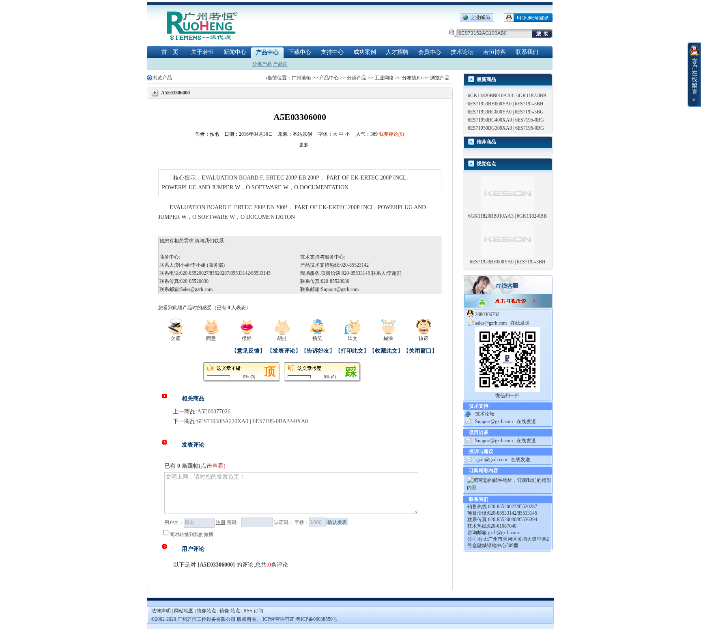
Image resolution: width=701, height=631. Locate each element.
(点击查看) (212, 466)
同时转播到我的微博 (191, 534)
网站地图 (184, 611)
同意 (211, 338)
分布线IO (412, 78)
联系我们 (527, 52)
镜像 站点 (229, 611)
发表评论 (284, 351)
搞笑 (317, 338)
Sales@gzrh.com (196, 289)
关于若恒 (202, 52)
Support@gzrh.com (340, 289)
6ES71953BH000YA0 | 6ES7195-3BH (506, 104)
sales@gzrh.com (491, 323)
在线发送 (520, 323)
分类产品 (262, 64)
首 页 (169, 52)
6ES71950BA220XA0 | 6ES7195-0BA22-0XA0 (252, 421)
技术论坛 (462, 52)
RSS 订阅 (253, 611)
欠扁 (176, 338)
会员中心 (429, 52)
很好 (247, 338)
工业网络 (384, 78)
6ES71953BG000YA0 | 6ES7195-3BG (506, 112)
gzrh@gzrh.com (491, 459)
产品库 (280, 64)
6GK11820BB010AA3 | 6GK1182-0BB (507, 95)
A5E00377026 (213, 412)
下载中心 (299, 52)
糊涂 (388, 338)
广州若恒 (301, 78)
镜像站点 (206, 611)
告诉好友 (318, 351)
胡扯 (282, 338)
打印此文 (352, 351)
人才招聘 (397, 52)
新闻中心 (235, 52)
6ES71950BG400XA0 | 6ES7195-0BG (506, 120)
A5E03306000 (216, 565)
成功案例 (364, 52)
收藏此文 (386, 351)
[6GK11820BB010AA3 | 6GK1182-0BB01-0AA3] (507, 194)
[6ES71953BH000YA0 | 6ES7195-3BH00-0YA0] (507, 239)
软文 (352, 338)
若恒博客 (494, 52)
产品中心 (267, 52)
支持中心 (332, 52)
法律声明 (161, 611)
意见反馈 (248, 351)
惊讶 (423, 338)
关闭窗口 (420, 351)
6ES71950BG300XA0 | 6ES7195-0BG (506, 128)
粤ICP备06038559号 (317, 619)
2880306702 (487, 314)
